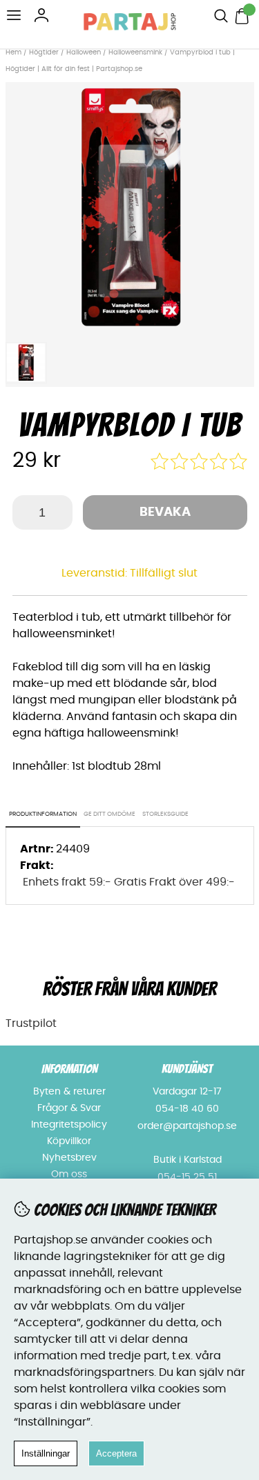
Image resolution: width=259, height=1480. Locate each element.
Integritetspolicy (69, 1125)
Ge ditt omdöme (109, 814)
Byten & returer (69, 1092)
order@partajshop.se (187, 1126)
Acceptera (116, 1453)
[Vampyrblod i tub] (130, 326)
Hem (13, 52)
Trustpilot (31, 1023)
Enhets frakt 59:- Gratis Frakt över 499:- (129, 882)
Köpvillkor (69, 1141)
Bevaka (165, 512)
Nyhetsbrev (69, 1158)
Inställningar (45, 1453)
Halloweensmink (135, 52)
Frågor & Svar (69, 1108)
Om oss (69, 1174)
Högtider (44, 52)
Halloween (83, 52)
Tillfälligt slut (164, 573)
